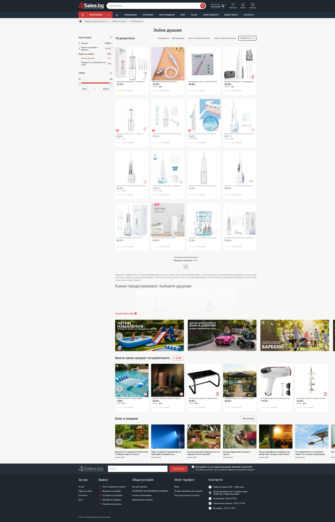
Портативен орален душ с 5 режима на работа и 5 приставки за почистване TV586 (167, 186)
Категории (95, 15)
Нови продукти (211, 15)
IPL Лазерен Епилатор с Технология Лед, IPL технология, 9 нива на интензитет (275, 398)
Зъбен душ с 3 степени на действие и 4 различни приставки (238, 186)
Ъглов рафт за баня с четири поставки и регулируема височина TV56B (311, 398)
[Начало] (117, 15)
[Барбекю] (294, 335)
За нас (194, 15)
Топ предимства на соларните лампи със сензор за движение (310, 453)
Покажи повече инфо (124, 314)
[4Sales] (91, 6)
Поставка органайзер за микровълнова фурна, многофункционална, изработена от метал (203, 398)
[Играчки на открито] (149, 335)
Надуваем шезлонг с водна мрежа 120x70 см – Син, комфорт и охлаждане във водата (131, 398)
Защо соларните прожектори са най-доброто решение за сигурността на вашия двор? (166, 453)
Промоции (148, 15)
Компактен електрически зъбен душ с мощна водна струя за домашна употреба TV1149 (202, 186)
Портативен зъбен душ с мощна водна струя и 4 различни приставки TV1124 (166, 134)
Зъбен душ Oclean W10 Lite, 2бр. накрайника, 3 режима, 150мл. (164, 238)
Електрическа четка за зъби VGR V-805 (202, 82)
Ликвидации (130, 15)
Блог (182, 15)
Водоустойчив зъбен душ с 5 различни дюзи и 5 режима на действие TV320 (238, 134)
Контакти (249, 15)
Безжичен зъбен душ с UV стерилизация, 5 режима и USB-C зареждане (239, 82)
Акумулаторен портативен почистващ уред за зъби (238, 238)
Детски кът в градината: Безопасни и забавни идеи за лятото (131, 453)
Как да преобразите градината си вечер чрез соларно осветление (274, 453)
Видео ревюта (231, 15)
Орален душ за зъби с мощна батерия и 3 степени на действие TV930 (131, 186)
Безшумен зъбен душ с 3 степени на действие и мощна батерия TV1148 (129, 134)
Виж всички (248, 418)
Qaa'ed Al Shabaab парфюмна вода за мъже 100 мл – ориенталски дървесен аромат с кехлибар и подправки (166, 398)
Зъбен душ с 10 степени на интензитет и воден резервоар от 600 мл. (203, 238)
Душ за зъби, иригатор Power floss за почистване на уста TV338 (202, 134)
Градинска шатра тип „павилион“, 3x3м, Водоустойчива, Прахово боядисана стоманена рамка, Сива (239, 398)
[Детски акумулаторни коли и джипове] (222, 335)
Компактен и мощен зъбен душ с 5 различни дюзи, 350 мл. (129, 238)
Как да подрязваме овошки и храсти (237, 453)
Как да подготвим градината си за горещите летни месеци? (203, 453)
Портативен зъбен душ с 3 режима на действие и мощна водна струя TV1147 (131, 82)
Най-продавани (167, 15)
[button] (96, 38)
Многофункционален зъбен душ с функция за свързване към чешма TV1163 (165, 82)
